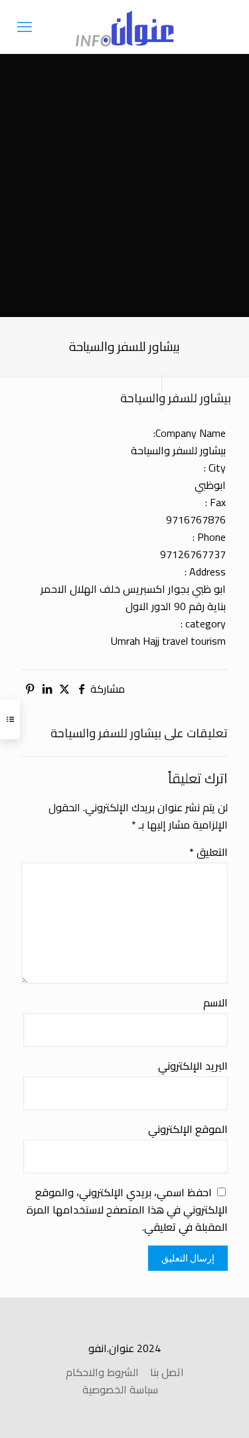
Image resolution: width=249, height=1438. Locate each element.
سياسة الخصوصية (120, 1389)
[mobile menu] (24, 26)
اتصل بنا (167, 1372)
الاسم (215, 1002)
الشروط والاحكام (102, 1372)
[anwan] (124, 27)
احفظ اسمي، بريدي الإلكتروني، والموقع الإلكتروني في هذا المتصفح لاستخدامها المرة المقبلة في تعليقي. (127, 1209)
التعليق (208, 852)
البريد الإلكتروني (193, 1065)
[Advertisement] (124, 185)
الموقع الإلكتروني (188, 1129)
